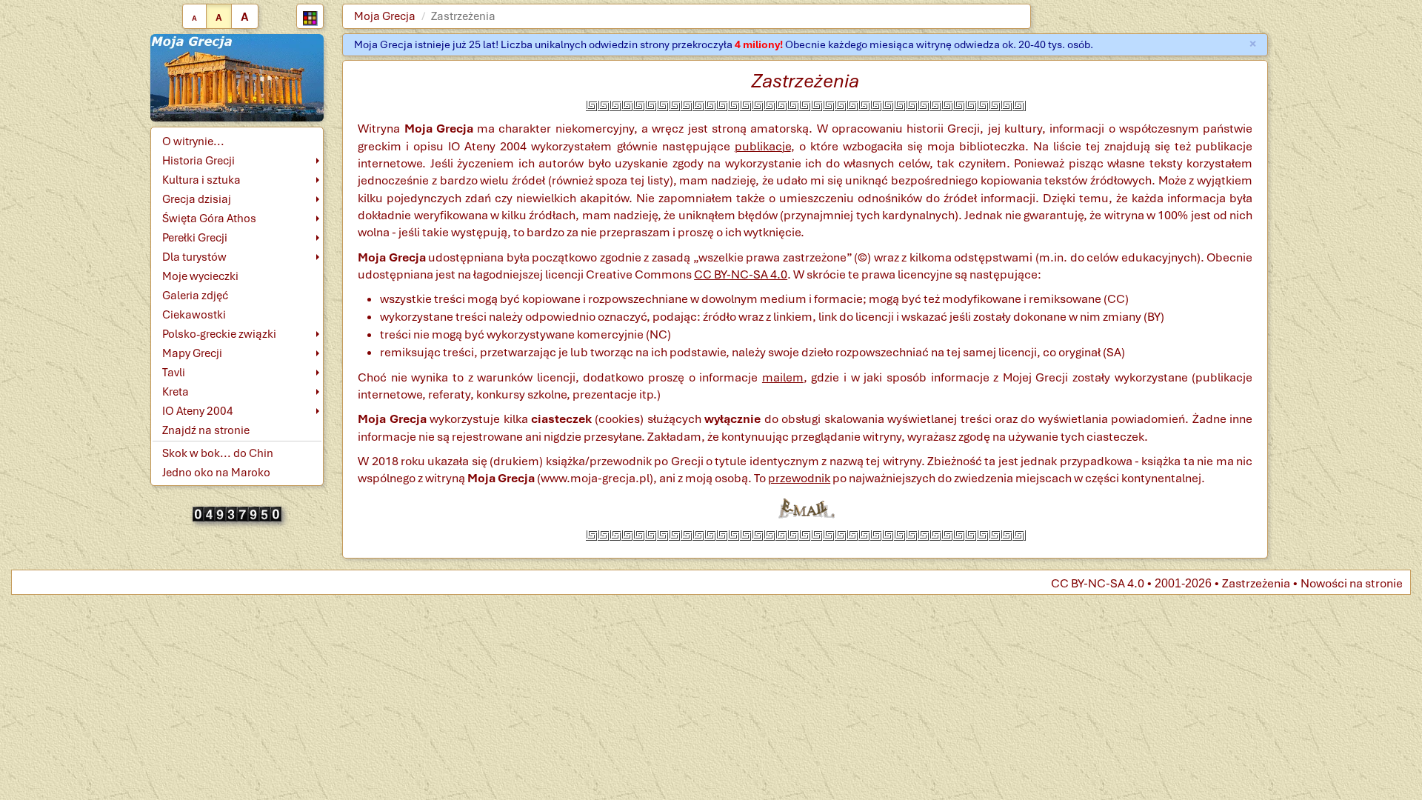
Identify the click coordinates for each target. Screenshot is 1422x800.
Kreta (175, 391)
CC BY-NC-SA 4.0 (740, 274)
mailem (783, 377)
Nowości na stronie (1352, 583)
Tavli (173, 372)
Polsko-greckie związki (219, 334)
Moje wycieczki (200, 276)
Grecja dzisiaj (196, 199)
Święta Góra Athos (209, 218)
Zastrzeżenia (1256, 583)
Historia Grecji (198, 160)
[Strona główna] (237, 76)
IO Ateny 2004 (197, 411)
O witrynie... (193, 141)
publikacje (763, 146)
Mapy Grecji (192, 353)
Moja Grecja (384, 16)
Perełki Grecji (194, 237)
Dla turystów (194, 257)
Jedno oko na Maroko (216, 472)
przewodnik (799, 478)
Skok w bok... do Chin (217, 453)
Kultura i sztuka (201, 180)
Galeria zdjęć (195, 295)
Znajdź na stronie (206, 430)
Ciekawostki (194, 314)
